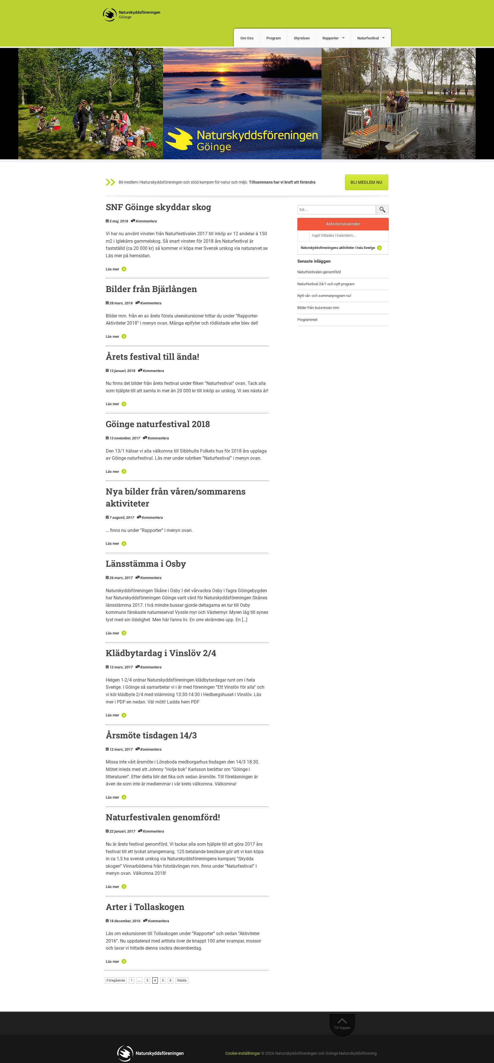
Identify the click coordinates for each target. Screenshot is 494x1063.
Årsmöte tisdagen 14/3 (151, 735)
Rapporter (330, 38)
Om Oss (247, 38)
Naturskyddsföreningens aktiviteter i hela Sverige (338, 248)
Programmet (307, 320)
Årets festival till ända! (152, 356)
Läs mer (112, 269)
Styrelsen (302, 38)
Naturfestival (368, 38)
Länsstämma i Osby (146, 563)
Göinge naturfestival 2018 (158, 423)
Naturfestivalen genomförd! (163, 817)
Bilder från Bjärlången (151, 288)
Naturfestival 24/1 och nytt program (325, 284)
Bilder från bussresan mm (318, 308)
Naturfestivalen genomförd (319, 272)
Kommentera (146, 221)
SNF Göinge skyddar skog (158, 206)
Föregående (116, 980)
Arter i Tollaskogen (145, 906)
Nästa (182, 980)
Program (273, 38)
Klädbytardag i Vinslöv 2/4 (161, 652)
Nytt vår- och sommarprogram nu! (324, 296)
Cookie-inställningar (242, 1053)
